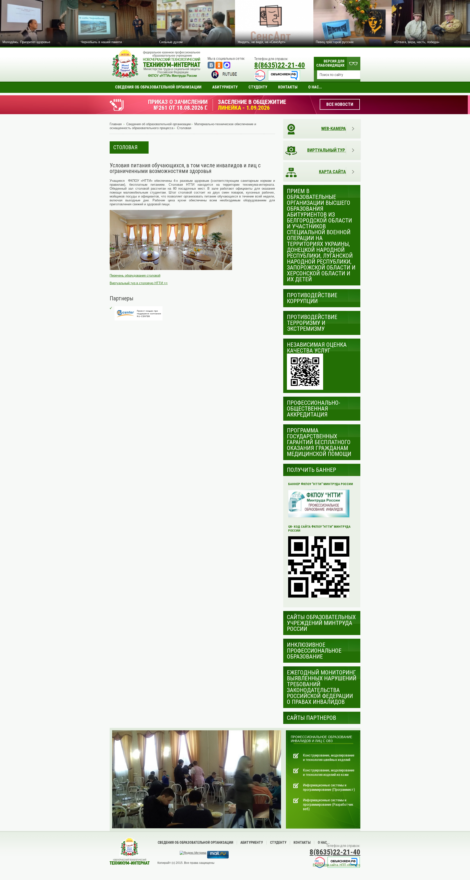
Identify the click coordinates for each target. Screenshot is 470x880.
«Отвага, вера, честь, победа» (416, 42)
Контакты (302, 842)
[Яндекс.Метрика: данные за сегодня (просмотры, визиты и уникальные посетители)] (193, 853)
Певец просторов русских (335, 42)
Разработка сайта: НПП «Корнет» (336, 865)
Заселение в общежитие (252, 101)
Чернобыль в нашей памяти (101, 42)
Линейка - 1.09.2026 (244, 107)
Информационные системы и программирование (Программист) (329, 787)
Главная (116, 124)
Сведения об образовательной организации (158, 124)
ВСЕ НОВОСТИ (339, 104)
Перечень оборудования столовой (135, 275)
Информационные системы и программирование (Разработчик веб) (328, 804)
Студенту (278, 842)
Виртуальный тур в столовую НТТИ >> (139, 283)
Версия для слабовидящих (330, 63)
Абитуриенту (251, 842)
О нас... (324, 842)
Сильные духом (171, 42)
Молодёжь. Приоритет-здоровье (26, 42)
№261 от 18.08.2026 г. (180, 107)
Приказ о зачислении (178, 101)
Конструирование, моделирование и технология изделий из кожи (328, 772)
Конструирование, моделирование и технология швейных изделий (328, 757)
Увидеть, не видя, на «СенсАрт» (261, 42)
